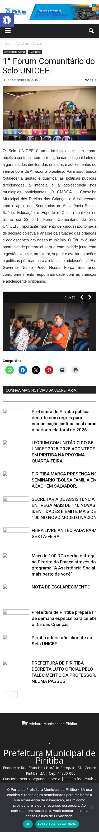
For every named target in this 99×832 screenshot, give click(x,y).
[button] (7, 20)
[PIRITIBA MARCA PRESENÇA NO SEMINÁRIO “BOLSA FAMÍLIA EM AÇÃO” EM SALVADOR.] (16, 480)
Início (7, 43)
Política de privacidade (57, 824)
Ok (27, 824)
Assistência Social (14, 52)
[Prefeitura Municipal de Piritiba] (49, 12)
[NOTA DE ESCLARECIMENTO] (16, 593)
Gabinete (35, 52)
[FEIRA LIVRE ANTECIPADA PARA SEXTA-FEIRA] (16, 536)
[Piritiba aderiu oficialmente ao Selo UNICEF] (16, 644)
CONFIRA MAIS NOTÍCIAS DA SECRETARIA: (41, 390)
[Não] (92, 807)
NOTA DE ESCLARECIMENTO (61, 587)
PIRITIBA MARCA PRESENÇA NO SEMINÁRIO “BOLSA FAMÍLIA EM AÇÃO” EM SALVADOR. (64, 480)
